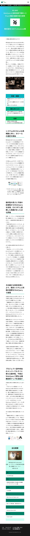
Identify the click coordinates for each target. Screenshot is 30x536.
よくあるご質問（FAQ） (18, 527)
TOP (3, 527)
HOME (3, 5)
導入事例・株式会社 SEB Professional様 (22, 5)
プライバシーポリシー (6, 529)
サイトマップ (8, 527)
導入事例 (9, 5)
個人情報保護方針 (16, 529)
